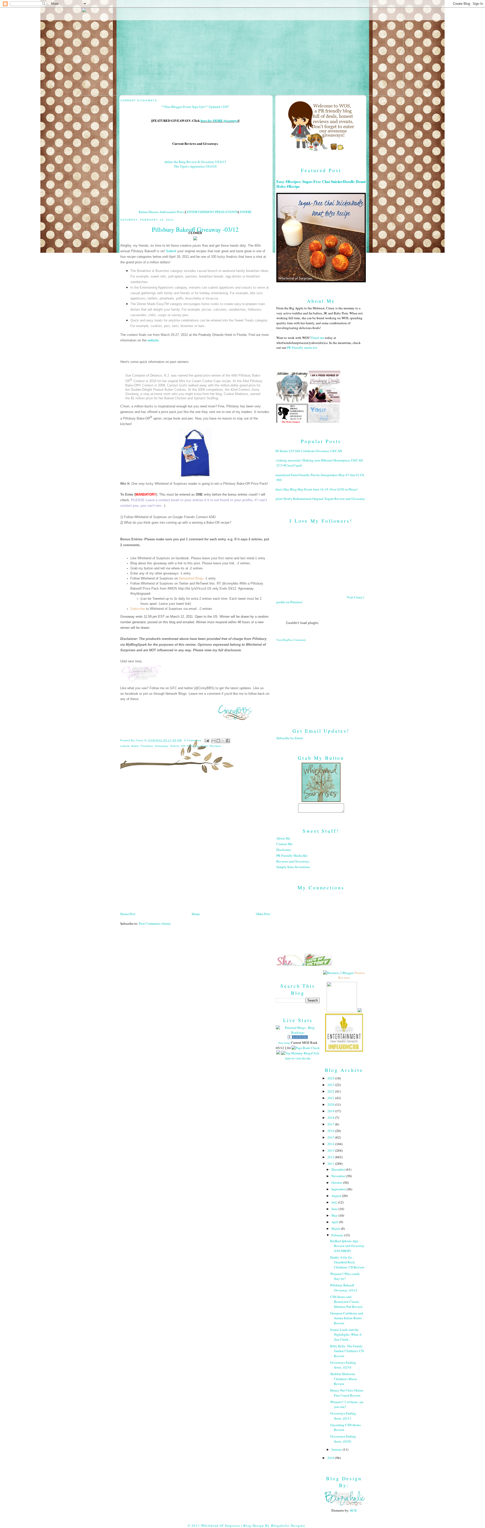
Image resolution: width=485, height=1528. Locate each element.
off (183, 746)
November (338, 1176)
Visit (291, 640)
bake (135, 746)
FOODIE (246, 212)
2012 (331, 1157)
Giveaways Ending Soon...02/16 (343, 1365)
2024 (331, 1078)
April (335, 1222)
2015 (331, 1137)
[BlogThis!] (218, 740)
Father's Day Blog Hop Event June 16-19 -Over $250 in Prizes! (315, 489)
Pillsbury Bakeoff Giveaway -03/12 (343, 1287)
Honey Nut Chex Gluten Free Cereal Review (346, 1393)
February (337, 1235)
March (336, 1228)
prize (204, 746)
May (334, 1215)
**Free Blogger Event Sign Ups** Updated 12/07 (195, 106)
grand (174, 746)
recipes (215, 746)
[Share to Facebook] (227, 740)
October (337, 1182)
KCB (353, 1510)
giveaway (161, 746)
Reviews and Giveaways (292, 861)
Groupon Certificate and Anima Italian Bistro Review (346, 1318)
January (337, 1449)
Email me (317, 337)
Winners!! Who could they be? (344, 1276)
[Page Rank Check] (306, 1048)
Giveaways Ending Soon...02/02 (343, 1439)
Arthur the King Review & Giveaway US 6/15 (195, 161)
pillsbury (193, 746)
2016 (331, 1130)
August (336, 1195)
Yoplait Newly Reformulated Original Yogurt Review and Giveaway (319, 498)
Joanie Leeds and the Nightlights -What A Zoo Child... (345, 1334)
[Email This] (213, 740)
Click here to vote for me (302, 1055)
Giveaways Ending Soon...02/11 (343, 1416)
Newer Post (127, 914)
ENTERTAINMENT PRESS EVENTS (212, 212)
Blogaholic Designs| (288, 1525)
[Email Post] (206, 740)
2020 (331, 1104)
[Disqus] (195, 844)
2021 (331, 1098)
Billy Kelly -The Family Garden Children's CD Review (347, 1351)
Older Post (263, 914)
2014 (331, 1144)
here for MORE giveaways (219, 120)
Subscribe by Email (289, 738)
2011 (331, 1163)
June (334, 1209)
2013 (331, 1150)
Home (196, 914)
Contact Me (284, 844)
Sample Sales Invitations (293, 867)
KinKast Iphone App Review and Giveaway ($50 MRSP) (347, 1246)
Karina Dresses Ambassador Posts (161, 212)
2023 (331, 1084)
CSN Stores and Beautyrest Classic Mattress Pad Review (346, 1301)
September (339, 1189)
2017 (331, 1124)
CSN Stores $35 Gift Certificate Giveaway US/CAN (307, 451)
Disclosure (283, 849)
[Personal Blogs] (298, 1037)
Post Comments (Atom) (155, 923)
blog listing (284, 1043)
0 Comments (192, 740)
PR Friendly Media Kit (291, 855)
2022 (331, 1091)
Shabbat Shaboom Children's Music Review (343, 1379)
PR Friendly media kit (302, 347)
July (334, 1202)
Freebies (147, 746)
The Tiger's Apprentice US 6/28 (195, 166)
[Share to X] (223, 740)
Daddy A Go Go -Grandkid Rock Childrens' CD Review (347, 1262)
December (338, 1169)
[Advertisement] (321, 680)
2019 (331, 1111)
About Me (283, 838)
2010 (331, 1457)
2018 (331, 1117)
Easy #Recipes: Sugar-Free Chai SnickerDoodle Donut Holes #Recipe (321, 184)
